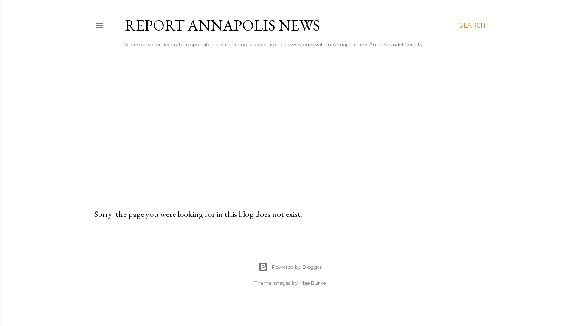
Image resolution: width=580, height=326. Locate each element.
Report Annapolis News (222, 25)
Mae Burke (312, 283)
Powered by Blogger (297, 267)
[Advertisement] (290, 127)
